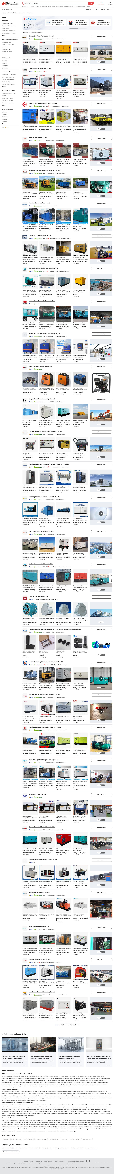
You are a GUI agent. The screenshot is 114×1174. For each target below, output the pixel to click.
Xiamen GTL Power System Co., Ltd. (40, 235)
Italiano (56, 1163)
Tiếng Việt (97, 1163)
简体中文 (20, 1163)
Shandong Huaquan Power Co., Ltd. (40, 959)
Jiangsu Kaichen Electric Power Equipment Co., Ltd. (45, 170)
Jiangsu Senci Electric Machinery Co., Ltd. (42, 827)
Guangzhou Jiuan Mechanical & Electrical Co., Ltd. (44, 694)
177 (75, 1025)
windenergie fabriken (68, 6)
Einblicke (82, 1161)
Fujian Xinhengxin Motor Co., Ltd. (39, 926)
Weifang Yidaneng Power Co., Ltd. (39, 892)
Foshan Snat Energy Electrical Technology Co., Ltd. (44, 333)
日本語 (30, 1163)
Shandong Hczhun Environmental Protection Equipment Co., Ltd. (49, 464)
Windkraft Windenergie (41, 1139)
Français (35, 1163)
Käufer (88, 9)
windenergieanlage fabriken (79, 6)
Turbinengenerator (87, 1139)
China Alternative (17, 1139)
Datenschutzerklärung (48, 1161)
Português (50, 1163)
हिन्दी (82, 1163)
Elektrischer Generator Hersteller (10, 1151)
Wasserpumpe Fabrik (47, 1148)
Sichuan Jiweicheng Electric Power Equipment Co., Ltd (46, 662)
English (14, 1163)
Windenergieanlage (74, 1139)
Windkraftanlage (54, 1139)
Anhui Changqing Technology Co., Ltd (40, 366)
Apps (102, 9)
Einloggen (110, 4)
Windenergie (64, 1139)
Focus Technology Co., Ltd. (55, 1166)
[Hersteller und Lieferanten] (10, 3)
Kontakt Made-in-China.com (60, 1161)
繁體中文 (25, 1163)
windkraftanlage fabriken (57, 6)
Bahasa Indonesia (104, 1163)
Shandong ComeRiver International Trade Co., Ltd (44, 497)
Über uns (26, 1161)
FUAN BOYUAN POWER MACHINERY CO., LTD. (43, 103)
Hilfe (96, 9)
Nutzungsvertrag (38, 1161)
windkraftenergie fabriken (45, 6)
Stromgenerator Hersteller (61, 1148)
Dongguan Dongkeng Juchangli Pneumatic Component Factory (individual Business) (55, 629)
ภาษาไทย (87, 1163)
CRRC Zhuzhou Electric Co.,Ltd (38, 596)
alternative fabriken (35, 6)
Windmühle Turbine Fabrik (21, 1148)
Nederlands (77, 1163)
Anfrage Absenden (101, 36)
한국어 (68, 1163)
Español (40, 1163)
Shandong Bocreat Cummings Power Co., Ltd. (43, 859)
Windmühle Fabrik (7, 1148)
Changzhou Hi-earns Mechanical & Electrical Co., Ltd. (45, 431)
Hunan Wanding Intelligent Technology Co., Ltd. (43, 268)
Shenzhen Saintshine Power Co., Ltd (40, 203)
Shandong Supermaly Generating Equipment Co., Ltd (45, 727)
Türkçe (92, 1163)
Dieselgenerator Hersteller (77, 1148)
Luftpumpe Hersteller (91, 1148)
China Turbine (6, 1139)
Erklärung (31, 1161)
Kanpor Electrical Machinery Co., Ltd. (40, 68)
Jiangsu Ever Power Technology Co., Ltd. (41, 36)
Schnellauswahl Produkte (73, 1161)
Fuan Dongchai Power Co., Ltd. (38, 137)
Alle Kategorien (7, 9)
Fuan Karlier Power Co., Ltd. (37, 794)
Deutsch (45, 1163)
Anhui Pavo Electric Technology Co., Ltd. (41, 531)
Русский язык (62, 1163)
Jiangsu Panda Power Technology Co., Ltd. (42, 399)
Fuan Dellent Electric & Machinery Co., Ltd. (42, 992)
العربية (72, 1163)
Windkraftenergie (28, 1139)
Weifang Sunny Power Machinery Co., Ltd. (42, 301)
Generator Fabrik (34, 1148)
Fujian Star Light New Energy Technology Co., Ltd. (44, 760)
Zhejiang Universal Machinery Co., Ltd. (41, 564)
